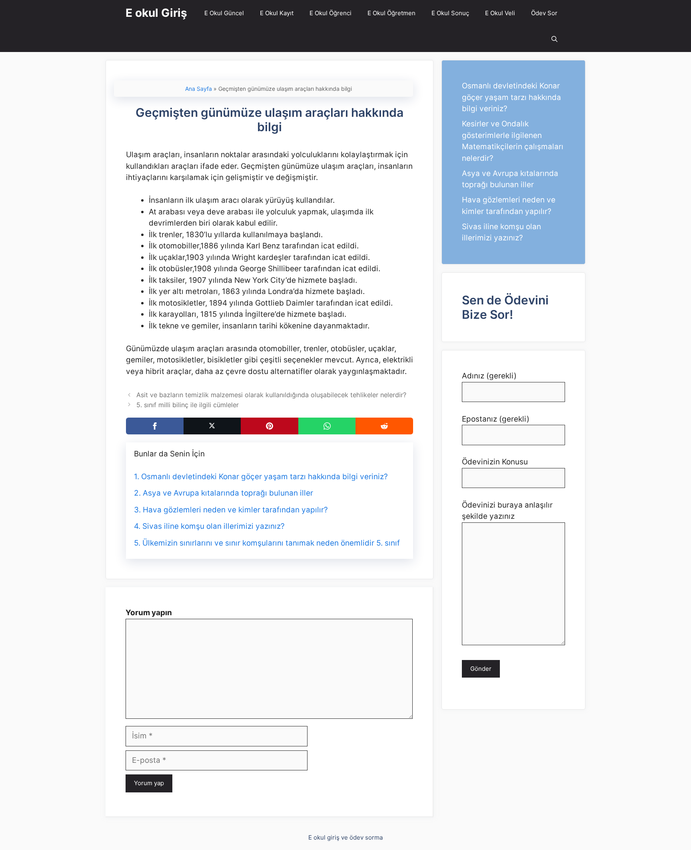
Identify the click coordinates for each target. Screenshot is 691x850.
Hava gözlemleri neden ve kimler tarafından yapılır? (235, 509)
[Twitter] (212, 426)
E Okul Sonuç (450, 13)
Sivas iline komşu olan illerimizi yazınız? (213, 526)
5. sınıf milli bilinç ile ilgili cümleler (187, 405)
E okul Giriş (156, 13)
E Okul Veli (500, 13)
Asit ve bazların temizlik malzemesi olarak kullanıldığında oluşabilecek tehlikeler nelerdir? (271, 395)
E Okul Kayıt (277, 13)
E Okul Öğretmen (391, 13)
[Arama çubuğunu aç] (554, 39)
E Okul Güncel (224, 13)
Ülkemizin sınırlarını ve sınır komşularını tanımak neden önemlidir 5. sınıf (271, 543)
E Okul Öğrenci (330, 13)
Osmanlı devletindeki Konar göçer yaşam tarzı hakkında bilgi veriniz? (264, 476)
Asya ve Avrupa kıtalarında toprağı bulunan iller (228, 493)
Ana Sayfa (198, 88)
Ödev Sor (544, 13)
